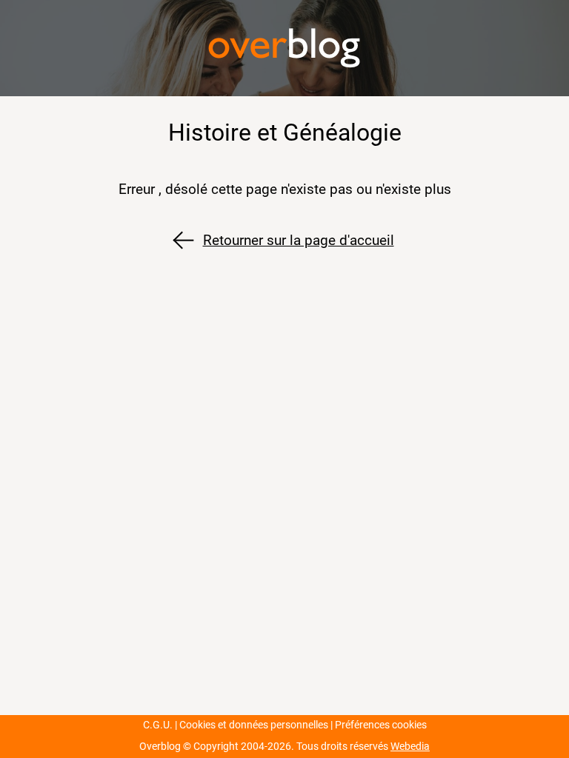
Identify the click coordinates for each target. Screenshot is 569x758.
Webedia (410, 746)
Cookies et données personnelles (253, 725)
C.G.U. (158, 725)
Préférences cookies (381, 725)
